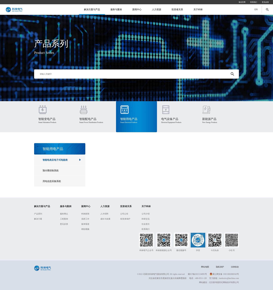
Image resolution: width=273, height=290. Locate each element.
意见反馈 (265, 2)
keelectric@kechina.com (229, 278)
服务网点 (64, 214)
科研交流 (146, 219)
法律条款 (235, 267)
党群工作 (85, 219)
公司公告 (124, 214)
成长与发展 (105, 219)
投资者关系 (126, 206)
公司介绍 (146, 214)
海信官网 (242, 2)
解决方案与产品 (42, 206)
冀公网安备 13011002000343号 (225, 274)
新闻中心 (85, 206)
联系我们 (253, 2)
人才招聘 (104, 214)
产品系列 (38, 214)
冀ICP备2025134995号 (197, 274)
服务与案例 (65, 206)
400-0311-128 (201, 278)
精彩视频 (85, 229)
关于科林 (146, 206)
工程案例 (64, 219)
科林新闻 (85, 214)
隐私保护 (220, 267)
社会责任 (146, 224)
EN (256, 9)
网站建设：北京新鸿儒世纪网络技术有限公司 (219, 282)
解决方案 (38, 219)
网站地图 (205, 267)
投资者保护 (125, 219)
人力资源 (104, 206)
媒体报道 (85, 224)
